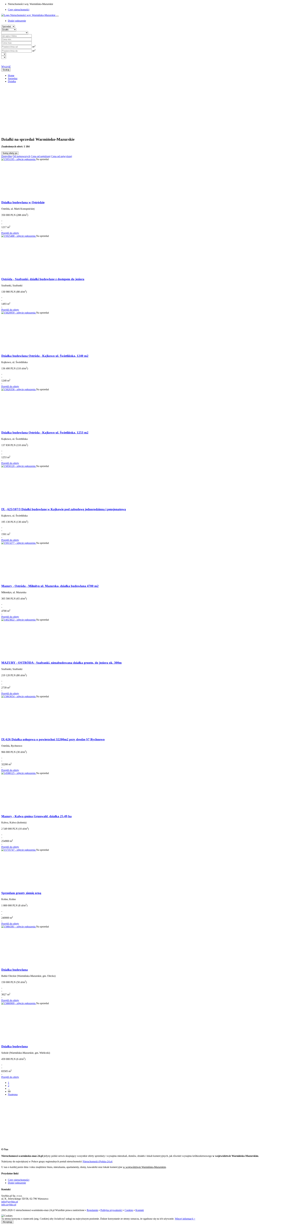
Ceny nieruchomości (18, 9)
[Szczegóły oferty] (18, 159)
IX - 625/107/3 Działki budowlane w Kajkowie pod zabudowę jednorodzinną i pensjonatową (63, 509)
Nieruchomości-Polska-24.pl (97, 1161)
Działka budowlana (14, 969)
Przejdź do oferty (10, 233)
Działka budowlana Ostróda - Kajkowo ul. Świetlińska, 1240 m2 (44, 356)
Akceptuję (7, 1222)
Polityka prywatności (111, 1210)
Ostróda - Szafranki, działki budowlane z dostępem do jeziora (42, 279)
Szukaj (6, 70)
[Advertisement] (100, 108)
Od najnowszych (21, 156)
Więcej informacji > (185, 1218)
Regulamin (92, 1210)
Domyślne (6, 156)
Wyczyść (6, 66)
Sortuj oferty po (10, 153)
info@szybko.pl (9, 1201)
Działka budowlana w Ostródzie (23, 202)
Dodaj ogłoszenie (17, 1182)
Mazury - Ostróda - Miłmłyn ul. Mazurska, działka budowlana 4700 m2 (50, 586)
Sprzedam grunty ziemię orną (21, 893)
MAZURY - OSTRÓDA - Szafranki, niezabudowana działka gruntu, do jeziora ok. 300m (61, 662)
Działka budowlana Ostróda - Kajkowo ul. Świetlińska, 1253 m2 (44, 432)
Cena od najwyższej (61, 156)
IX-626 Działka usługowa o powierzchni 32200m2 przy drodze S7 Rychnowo (53, 739)
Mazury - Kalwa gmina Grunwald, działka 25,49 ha (36, 816)
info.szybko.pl (8, 1204)
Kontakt (139, 1210)
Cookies (129, 1210)
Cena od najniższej (40, 156)
